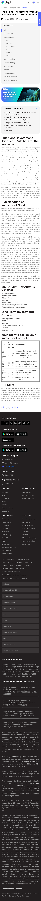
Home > (4, 8)
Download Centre (27, 525)
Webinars (25, 535)
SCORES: (36, 783)
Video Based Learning (29, 538)
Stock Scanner (7, 554)
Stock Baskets (6, 550)
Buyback (9, 43)
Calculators (25, 532)
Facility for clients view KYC (11, 572)
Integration (5, 498)
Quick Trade (6, 525)
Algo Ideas (5, 532)
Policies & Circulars (23, 559)
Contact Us (5, 511)
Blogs (3, 495)
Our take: (9, 130)
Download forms (7, 569)
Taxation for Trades (11, 77)
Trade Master (6, 522)
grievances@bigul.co (17, 756)
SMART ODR (28, 562)
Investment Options (28, 528)
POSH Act (24, 578)
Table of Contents (13, 108)
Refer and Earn (26, 492)
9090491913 (9, 459)
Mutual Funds (9, 34)
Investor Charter (7, 565)
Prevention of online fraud (10, 578)
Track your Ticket (16, 562)
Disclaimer (5, 562)
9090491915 (9, 484)
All (5, 30)
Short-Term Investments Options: (17, 120)
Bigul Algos (5, 519)
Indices (6, 70)
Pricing (4, 502)
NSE (27, 764)
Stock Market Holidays (29, 541)
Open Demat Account (29, 519)
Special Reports (27, 544)
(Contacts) (30, 681)
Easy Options (6, 528)
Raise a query (10, 467)
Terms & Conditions (8, 559)
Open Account (39, 19)
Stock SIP (5, 538)
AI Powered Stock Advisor (10, 547)
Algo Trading (8, 66)
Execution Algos (7, 535)
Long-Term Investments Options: (17, 123)
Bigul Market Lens (10, 80)
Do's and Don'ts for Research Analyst (14, 575)
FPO (7, 55)
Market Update (9, 59)
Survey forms (19, 569)
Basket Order (6, 544)
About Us (5, 492)
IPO (7, 40)
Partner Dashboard (28, 498)
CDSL (19, 766)
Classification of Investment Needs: (18, 117)
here (31, 764)
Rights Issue (10, 46)
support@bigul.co (11, 463)
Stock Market (9, 37)
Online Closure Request (22, 565)
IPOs (3, 541)
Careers (4, 505)
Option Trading (9, 63)
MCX (37, 764)
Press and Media (7, 508)
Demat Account (10, 73)
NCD (7, 49)
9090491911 (9, 475)
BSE (9, 766)
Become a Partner (28, 495)
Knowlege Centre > (15, 8)
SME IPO (9, 52)
